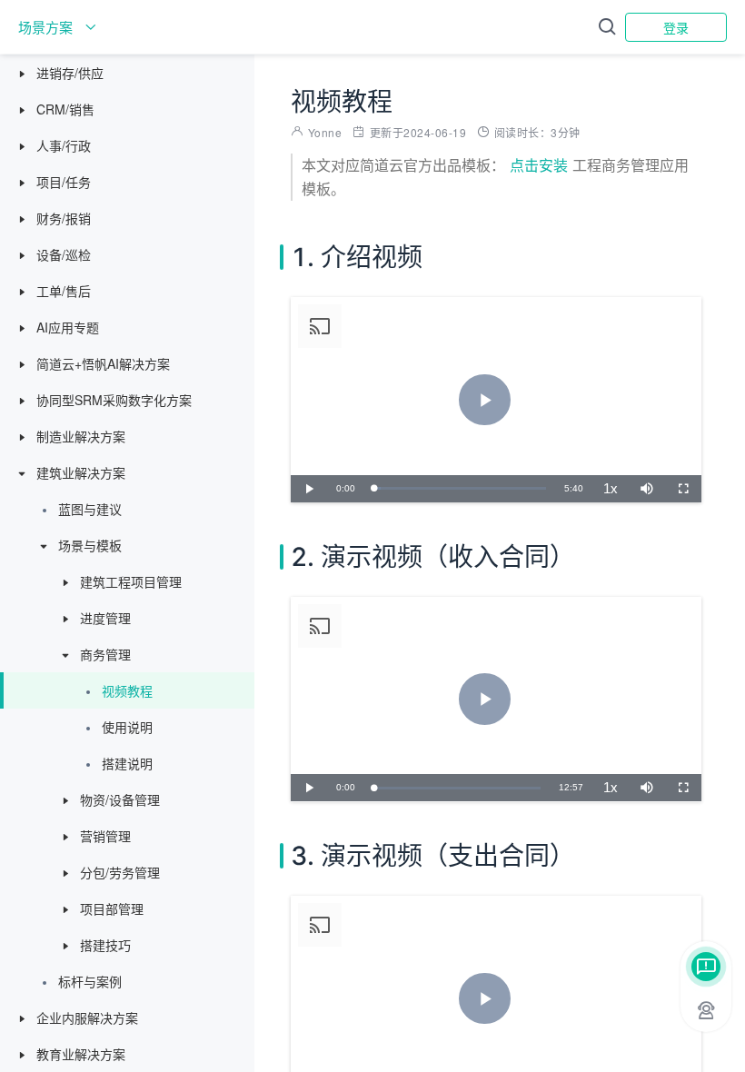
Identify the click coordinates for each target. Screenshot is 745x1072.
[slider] (459, 488)
